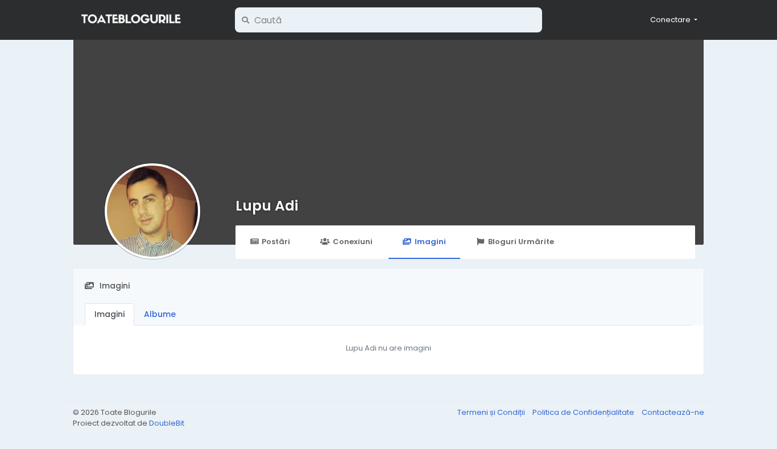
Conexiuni (353, 241)
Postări (276, 241)
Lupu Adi (266, 206)
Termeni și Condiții (492, 412)
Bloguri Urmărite (521, 241)
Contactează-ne (673, 412)
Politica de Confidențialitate (584, 412)
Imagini (430, 241)
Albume (160, 314)
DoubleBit (166, 423)
